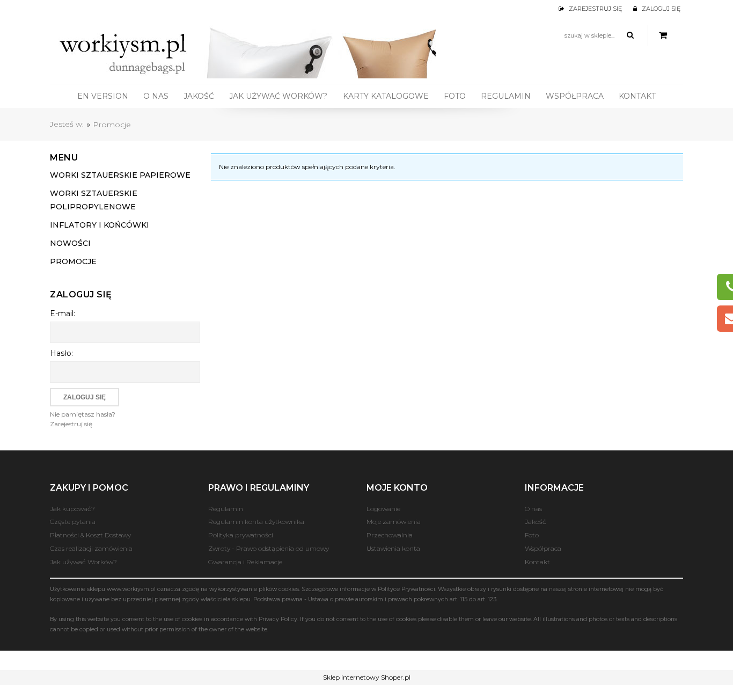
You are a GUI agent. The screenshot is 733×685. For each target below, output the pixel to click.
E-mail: (62, 313)
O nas (533, 509)
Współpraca (543, 548)
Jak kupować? (72, 509)
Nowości (70, 243)
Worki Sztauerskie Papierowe (120, 175)
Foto (532, 535)
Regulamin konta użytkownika (256, 522)
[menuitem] (102, 95)
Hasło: (61, 353)
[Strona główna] (251, 50)
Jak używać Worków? (83, 562)
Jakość (535, 522)
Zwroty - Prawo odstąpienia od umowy (268, 548)
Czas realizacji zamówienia (91, 548)
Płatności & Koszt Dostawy (90, 535)
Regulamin (225, 509)
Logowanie (383, 509)
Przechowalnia (389, 535)
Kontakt (537, 562)
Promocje (73, 261)
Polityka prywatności (240, 535)
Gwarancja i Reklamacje (245, 562)
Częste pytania (73, 522)
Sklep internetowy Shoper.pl (367, 677)
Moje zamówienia (393, 522)
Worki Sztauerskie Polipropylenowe (93, 200)
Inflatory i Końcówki (99, 225)
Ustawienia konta (393, 548)
